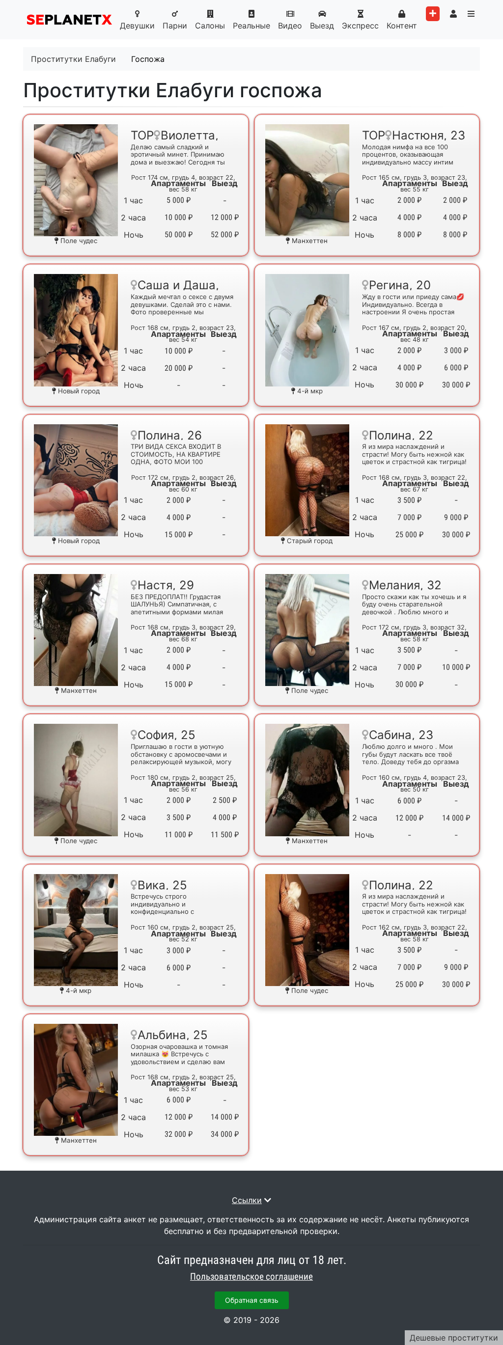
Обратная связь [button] (252, 1300)
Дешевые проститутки (454, 1338)
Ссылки (247, 1200)
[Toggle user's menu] (453, 14)
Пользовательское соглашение (251, 1276)
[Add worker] (433, 13)
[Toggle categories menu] (471, 14)
